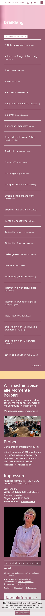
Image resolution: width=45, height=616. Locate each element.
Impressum (9, 2)
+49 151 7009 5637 (25, 581)
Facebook (19, 588)
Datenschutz (20, 2)
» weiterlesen (31, 410)
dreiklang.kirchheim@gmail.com (17, 584)
